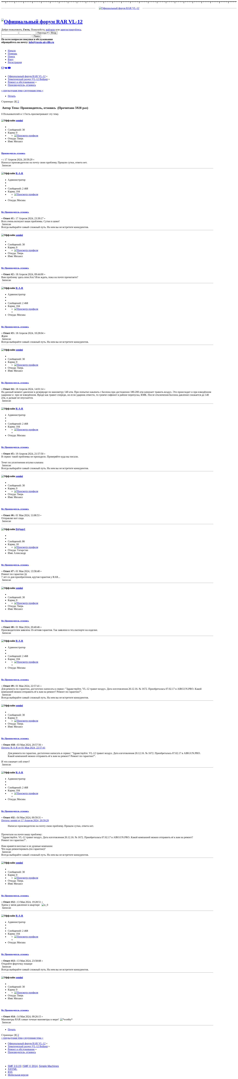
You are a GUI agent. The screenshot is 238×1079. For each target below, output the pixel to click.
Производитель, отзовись (13, 153)
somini (19, 120)
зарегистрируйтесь (70, 29)
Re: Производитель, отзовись (15, 212)
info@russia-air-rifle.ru (41, 42)
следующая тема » (33, 90)
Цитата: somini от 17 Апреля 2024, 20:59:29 (25, 820)
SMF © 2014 (30, 1066)
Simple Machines (49, 1066)
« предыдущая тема (12, 90)
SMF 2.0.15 (14, 1066)
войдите (50, 29)
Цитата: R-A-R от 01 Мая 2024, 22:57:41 (23, 747)
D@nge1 (20, 529)
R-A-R (19, 173)
